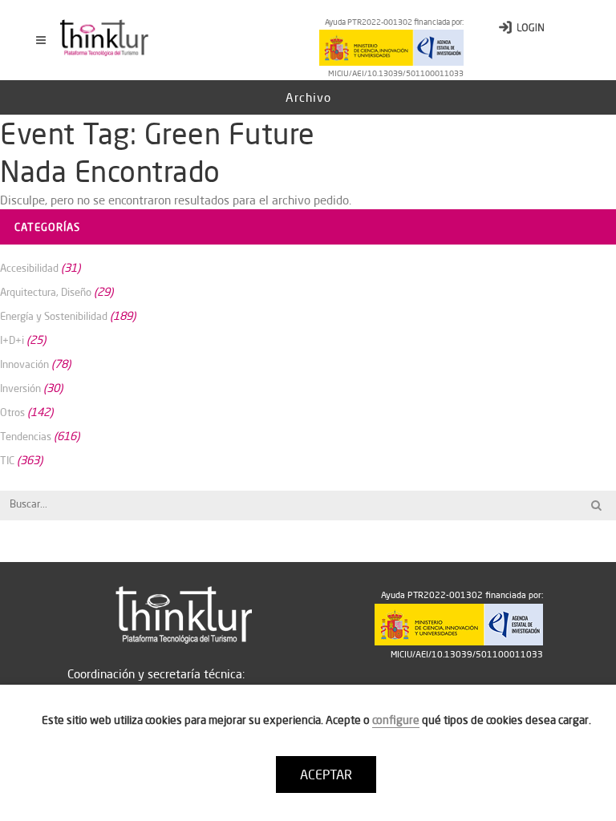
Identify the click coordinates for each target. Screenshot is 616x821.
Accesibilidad (29, 267)
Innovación (24, 364)
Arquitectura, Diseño (45, 291)
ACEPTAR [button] (326, 774)
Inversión (20, 388)
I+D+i (12, 340)
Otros (12, 412)
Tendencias (25, 436)
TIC (7, 460)
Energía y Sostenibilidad (53, 315)
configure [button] (395, 720)
